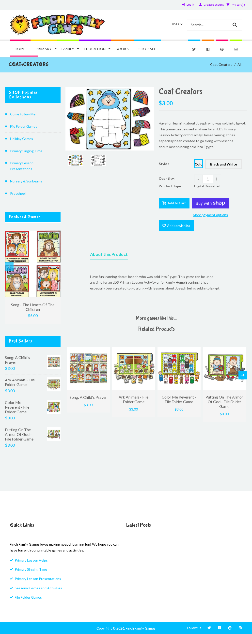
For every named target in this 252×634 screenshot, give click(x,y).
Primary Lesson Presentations (21, 166)
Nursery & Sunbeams (26, 181)
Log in (190, 4)
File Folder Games (23, 126)
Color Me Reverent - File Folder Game (17, 407)
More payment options (210, 215)
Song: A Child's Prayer (17, 359)
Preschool (18, 193)
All (239, 64)
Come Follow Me (22, 114)
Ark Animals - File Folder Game (20, 382)
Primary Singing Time (26, 151)
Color (199, 164)
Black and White (223, 164)
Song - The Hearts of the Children (32, 307)
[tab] (109, 255)
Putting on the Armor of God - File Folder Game (19, 434)
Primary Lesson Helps (31, 560)
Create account (214, 4)
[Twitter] (194, 49)
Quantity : (167, 178)
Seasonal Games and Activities (38, 588)
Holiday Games (21, 139)
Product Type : (171, 186)
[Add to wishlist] (105, 350)
